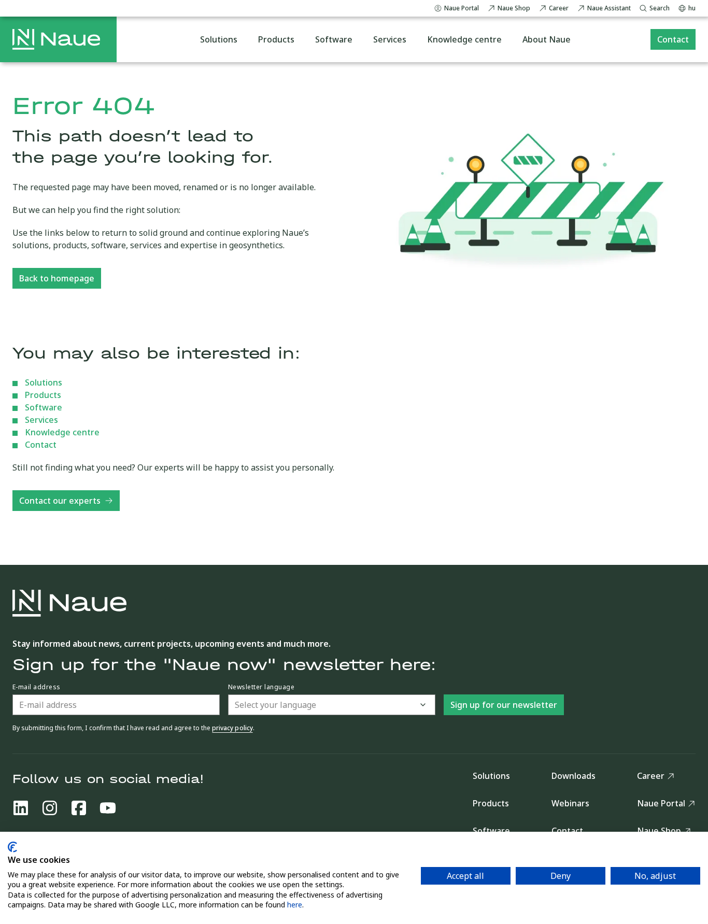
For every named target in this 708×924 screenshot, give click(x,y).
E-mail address (36, 687)
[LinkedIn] (20, 808)
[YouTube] (108, 808)
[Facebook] (78, 808)
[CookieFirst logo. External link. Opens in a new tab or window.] (12, 847)
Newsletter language (261, 687)
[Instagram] (49, 808)
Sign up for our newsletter (503, 704)
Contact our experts (60, 500)
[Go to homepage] (56, 39)
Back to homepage (56, 278)
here (294, 904)
